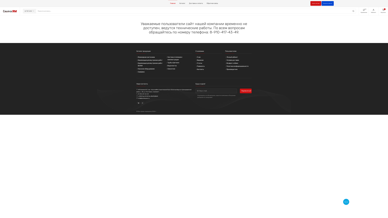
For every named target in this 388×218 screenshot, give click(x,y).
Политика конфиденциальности (237, 66)
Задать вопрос (316, 3)
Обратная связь (212, 3)
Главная (173, 3)
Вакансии (200, 60)
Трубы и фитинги (173, 63)
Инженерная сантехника (146, 57)
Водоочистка (172, 66)
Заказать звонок (327, 3)
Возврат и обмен (232, 63)
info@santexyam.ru (144, 98)
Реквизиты (201, 66)
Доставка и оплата (196, 3)
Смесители (171, 69)
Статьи (199, 63)
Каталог (182, 3)
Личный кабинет (232, 57)
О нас (199, 57)
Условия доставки (233, 60)
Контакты (200, 69)
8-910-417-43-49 (143, 94)
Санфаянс (141, 72)
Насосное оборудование (146, 69)
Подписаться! (246, 91)
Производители (232, 69)
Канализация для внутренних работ (150, 60)
